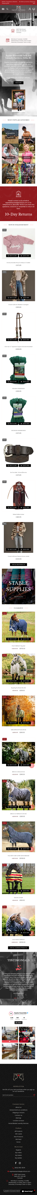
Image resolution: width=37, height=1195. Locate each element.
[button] (27, 1191)
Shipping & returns (18, 1113)
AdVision (19, 1191)
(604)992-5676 (17, 205)
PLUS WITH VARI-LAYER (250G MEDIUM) (18, 855)
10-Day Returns (18, 214)
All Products (18, 1131)
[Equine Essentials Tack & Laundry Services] (18, 12)
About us (18, 1107)
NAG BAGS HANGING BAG (18, 430)
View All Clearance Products (18, 948)
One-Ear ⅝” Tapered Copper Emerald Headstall (18, 346)
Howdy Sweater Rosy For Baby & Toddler (18, 262)
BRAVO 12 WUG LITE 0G (18, 772)
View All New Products (18, 564)
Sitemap (18, 1118)
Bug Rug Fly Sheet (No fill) (18, 688)
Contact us (18, 1115)
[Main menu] (3, 9)
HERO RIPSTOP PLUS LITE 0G (18, 730)
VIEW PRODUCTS (18, 597)
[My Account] (29, 9)
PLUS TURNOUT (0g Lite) (18, 646)
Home (18, 1142)
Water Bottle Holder (18, 514)
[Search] (7, 9)
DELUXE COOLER (18, 897)
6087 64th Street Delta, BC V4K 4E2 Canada (21, 30)
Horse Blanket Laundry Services (18, 1123)
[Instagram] (20, 1163)
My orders (18, 1153)
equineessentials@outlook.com (16, 203)
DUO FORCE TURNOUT (18, 939)
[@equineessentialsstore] (11, 1013)
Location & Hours (18, 1121)
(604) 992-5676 (20, 1168)
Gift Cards (18, 1134)
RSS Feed (18, 1139)
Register (18, 1150)
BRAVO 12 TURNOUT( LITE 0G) (18, 814)
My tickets (18, 1155)
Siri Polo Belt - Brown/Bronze (18, 472)
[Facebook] (16, 1163)
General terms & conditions (18, 1110)
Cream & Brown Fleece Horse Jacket (18, 556)
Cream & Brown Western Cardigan (18, 304)
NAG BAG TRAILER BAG (18, 388)
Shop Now (10, 137)
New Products (18, 1137)
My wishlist (18, 1158)
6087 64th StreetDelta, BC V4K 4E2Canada (20, 1176)
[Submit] (34, 1095)
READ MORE (18, 83)
